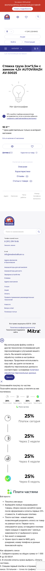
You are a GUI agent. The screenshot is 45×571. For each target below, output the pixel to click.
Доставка (6, 153)
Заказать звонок (9, 245)
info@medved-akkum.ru (14, 254)
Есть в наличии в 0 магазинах (13, 138)
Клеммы (7, 278)
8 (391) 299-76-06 (11, 241)
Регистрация (29, 42)
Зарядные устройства (12, 274)
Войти (13, 42)
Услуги (6, 287)
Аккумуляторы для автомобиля (15, 267)
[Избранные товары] (26, 17)
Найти (39, 232)
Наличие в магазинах (22, 162)
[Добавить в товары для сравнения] (12, 146)
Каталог (15, 48)
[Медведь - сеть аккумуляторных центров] (7, 16)
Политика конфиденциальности (22, 327)
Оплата (7, 294)
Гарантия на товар (27, 153)
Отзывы (22, 176)
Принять (9, 377)
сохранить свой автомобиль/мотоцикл (21, 118)
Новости (7, 304)
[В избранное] (32, 146)
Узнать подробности (22, 9)
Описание (22, 167)
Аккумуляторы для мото (13, 271)
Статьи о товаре (22, 181)
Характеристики (22, 171)
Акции (22, 37)
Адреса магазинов (11, 282)
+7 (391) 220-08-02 (31, 31)
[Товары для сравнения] (18, 17)
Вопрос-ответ (9, 308)
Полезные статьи (10, 312)
